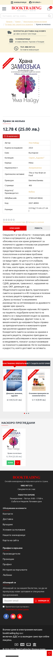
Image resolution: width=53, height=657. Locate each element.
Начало (9, 22)
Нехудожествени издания (35, 22)
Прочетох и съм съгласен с (17, 608)
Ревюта (38, 228)
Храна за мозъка (14, 453)
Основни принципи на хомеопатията (39, 394)
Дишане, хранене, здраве (14, 394)
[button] (24, 413)
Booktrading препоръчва (14, 363)
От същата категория (38, 363)
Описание (15, 228)
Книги (18, 22)
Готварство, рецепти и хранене (19, 24)
